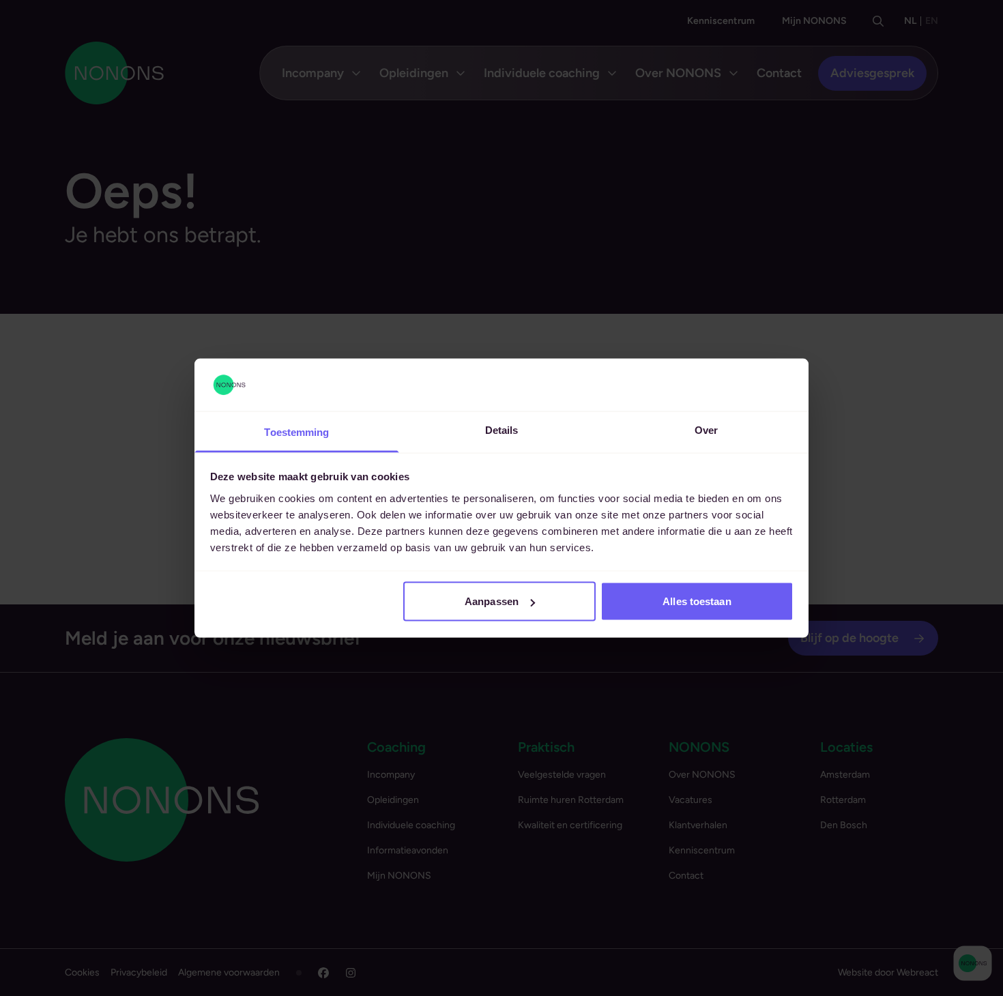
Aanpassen (492, 601)
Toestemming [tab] (296, 431)
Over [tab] (706, 429)
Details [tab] (502, 429)
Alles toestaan (697, 601)
